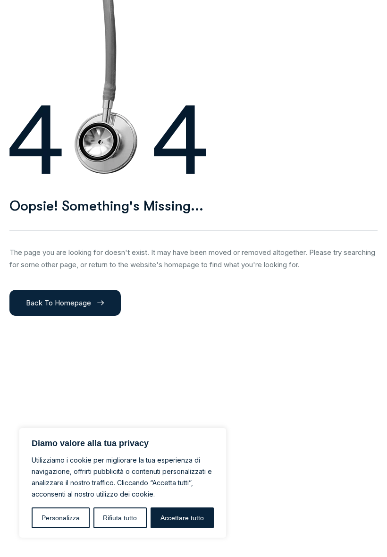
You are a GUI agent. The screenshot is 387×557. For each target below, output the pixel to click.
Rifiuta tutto (120, 518)
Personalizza (61, 518)
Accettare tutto (182, 518)
